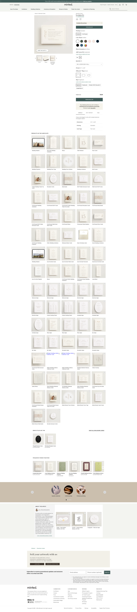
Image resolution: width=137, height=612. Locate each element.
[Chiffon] (77, 41)
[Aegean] (97, 41)
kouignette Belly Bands (37, 473)
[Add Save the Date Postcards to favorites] (89, 248)
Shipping (70, 594)
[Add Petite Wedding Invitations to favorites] (59, 229)
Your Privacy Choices (72, 598)
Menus (63, 150)
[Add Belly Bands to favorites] (74, 173)
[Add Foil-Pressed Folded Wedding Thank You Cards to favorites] (74, 191)
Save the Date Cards (51, 261)
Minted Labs (56, 602)
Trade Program (103, 4)
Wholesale (84, 601)
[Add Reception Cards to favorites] (59, 173)
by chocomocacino (36, 474)
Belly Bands (64, 186)
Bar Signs (94, 332)
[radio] (78, 34)
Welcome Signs (35, 297)
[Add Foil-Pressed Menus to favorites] (74, 210)
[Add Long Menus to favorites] (104, 265)
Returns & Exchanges (72, 593)
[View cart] (126, 5)
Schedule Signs (80, 315)
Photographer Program (87, 593)
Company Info (56, 589)
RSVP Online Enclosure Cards (83, 186)
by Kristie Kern (47, 447)
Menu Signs (49, 332)
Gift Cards (70, 596)
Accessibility (93, 608)
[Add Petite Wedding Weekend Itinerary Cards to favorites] (89, 372)
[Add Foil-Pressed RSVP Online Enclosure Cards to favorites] (44, 210)
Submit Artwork (110, 4)
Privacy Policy (78, 608)
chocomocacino (80, 16)
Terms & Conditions (68, 608)
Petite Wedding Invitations (52, 243)
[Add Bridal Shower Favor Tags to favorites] (89, 391)
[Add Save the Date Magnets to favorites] (44, 265)
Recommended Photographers (99, 595)
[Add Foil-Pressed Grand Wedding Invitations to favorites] (89, 265)
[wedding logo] (68, 4)
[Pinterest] (30, 600)
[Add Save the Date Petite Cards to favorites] (74, 248)
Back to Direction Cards (40, 13)
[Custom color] (85, 45)
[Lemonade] (89, 41)
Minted (33, 548)
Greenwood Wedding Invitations (61, 474)
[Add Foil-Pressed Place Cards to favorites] (104, 210)
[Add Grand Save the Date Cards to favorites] (104, 248)
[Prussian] (81, 45)
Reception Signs (65, 350)
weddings (16, 4)
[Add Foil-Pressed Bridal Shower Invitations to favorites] (44, 391)
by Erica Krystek (84, 474)
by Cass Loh (71, 475)
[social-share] (77, 19)
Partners (84, 589)
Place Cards (94, 150)
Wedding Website (35, 150)
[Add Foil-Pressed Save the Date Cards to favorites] (104, 372)
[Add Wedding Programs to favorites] (44, 155)
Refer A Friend (99, 598)
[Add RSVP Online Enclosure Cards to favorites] (89, 173)
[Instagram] (33, 600)
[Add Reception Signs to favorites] (74, 336)
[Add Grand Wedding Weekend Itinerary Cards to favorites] (59, 372)
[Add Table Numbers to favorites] (89, 136)
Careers (55, 593)
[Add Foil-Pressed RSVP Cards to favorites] (59, 191)
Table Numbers (80, 150)
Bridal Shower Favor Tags (82, 405)
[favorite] (80, 19)
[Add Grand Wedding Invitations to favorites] (104, 229)
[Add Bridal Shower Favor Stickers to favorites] (74, 391)
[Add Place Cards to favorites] (104, 136)
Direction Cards (41, 548)
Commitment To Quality (58, 596)
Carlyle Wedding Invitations (98, 473)
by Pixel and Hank (36, 447)
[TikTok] (32, 600)
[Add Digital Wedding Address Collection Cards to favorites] (59, 354)
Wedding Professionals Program (87, 599)
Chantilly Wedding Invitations (86, 473)
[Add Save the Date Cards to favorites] (59, 248)
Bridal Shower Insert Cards (98, 405)
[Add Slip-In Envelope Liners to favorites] (89, 229)
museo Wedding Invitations (50, 473)
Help (69, 591)
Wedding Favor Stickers (67, 169)
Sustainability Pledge (58, 600)
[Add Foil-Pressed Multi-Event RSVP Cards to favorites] (59, 210)
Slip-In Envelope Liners (82, 243)
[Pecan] (85, 41)
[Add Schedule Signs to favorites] (89, 301)
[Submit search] (110, 9)
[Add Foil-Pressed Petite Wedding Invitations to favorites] (74, 265)
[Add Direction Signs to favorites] (89, 284)
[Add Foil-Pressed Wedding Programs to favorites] (44, 229)
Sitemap (86, 608)
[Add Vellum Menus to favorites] (44, 372)
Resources (99, 589)
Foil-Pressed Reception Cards (83, 205)
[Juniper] (81, 41)
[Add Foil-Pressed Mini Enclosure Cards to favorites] (44, 354)
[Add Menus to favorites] (74, 136)
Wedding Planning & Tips (101, 591)
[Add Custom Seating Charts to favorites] (59, 301)
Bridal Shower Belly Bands (37, 423)
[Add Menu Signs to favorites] (59, 319)
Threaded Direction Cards (38, 446)
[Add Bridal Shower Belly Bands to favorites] (44, 410)
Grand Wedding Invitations (98, 243)
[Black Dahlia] (77, 45)
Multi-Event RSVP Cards (97, 186)
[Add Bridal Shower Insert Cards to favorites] (104, 391)
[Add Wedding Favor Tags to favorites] (59, 155)
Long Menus (94, 279)
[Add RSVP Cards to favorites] (104, 155)
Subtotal (78, 94)
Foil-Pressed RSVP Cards (52, 205)
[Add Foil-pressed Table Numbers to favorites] (89, 210)
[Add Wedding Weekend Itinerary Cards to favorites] (89, 354)
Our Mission (56, 591)
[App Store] (30, 602)
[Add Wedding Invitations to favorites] (89, 155)
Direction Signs (80, 297)
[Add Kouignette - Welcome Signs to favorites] (100, 513)
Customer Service (72, 589)
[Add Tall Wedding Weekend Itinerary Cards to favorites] (74, 372)
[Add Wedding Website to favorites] (44, 136)
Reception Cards (50, 186)
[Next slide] (56, 58)
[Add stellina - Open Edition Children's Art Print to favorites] (69, 513)
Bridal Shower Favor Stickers (68, 405)
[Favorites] (123, 5)
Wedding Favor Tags (51, 169)
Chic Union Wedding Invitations (73, 474)
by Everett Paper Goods (97, 474)
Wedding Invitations (81, 169)
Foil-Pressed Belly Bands (97, 205)
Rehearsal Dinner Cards (67, 243)
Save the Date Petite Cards (68, 261)
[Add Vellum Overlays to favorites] (104, 354)
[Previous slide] (35, 58)
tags (98, 112)
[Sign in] (120, 5)
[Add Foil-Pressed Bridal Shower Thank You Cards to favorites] (59, 391)
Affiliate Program (86, 591)
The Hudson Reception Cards (50, 446)
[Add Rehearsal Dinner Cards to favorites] (74, 229)
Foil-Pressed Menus (66, 224)
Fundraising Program (86, 596)
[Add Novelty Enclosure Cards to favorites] (59, 410)
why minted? (89, 112)
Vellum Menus (35, 386)
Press (54, 594)
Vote (116, 4)
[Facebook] (28, 600)
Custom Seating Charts (52, 315)
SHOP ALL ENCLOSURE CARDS (96, 430)
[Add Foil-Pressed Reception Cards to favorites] (89, 191)
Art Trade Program (86, 594)
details (80, 112)
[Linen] (93, 41)
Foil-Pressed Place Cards (97, 224)
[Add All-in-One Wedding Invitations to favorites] (59, 136)
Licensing (84, 603)
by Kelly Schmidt (60, 475)
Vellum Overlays (95, 367)
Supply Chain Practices (105, 608)
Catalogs (98, 593)
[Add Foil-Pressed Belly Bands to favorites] (104, 191)
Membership (99, 599)
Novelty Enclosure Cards (52, 423)
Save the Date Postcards (82, 261)
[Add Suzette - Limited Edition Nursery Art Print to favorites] (85, 513)
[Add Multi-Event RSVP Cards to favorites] (104, 173)
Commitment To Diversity (59, 598)
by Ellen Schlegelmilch (49, 474)
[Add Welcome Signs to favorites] (44, 284)
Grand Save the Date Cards (98, 261)
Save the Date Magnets (37, 279)
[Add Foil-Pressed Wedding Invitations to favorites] (44, 191)
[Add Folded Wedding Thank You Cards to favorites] (44, 173)
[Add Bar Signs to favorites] (104, 319)
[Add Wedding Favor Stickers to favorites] (74, 155)
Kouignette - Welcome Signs (94, 527)
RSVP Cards (94, 169)
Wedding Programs (36, 169)
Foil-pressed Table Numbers (83, 224)
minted (11, 4)
